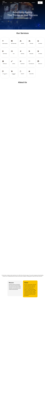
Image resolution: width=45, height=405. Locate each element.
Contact (33, 2)
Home (11, 2)
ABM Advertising (4, 2)
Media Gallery (27, 2)
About (15, 2)
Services (20, 2)
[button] (40, 2)
